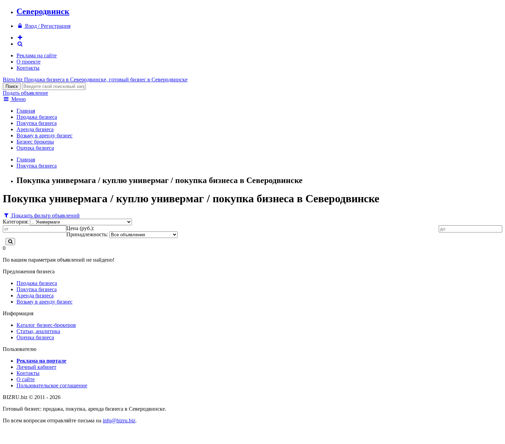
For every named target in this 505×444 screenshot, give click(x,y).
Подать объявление (25, 93)
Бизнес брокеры (35, 142)
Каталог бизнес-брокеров (46, 325)
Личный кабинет (36, 367)
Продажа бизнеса (36, 117)
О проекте (28, 62)
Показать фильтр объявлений (45, 215)
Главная (25, 111)
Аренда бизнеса (35, 129)
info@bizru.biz (119, 420)
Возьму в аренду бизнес (44, 135)
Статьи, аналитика (38, 331)
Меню (18, 99)
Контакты (28, 68)
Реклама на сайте (36, 55)
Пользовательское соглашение (51, 385)
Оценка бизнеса (35, 148)
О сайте (25, 379)
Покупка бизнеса (36, 123)
